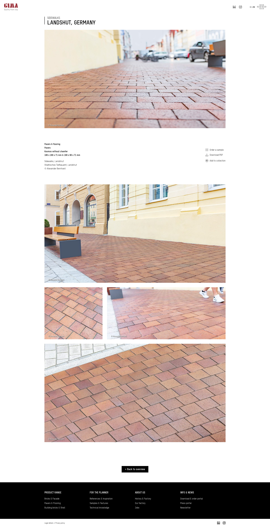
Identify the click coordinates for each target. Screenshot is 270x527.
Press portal (186, 503)
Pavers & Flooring (52, 503)
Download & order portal (191, 498)
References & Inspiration (101, 498)
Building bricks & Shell (54, 507)
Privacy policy (60, 523)
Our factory (140, 503)
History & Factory (143, 498)
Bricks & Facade (51, 498)
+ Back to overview (135, 469)
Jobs (137, 507)
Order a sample (217, 150)
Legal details (48, 523)
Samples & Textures (99, 503)
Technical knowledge (99, 507)
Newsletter (185, 507)
